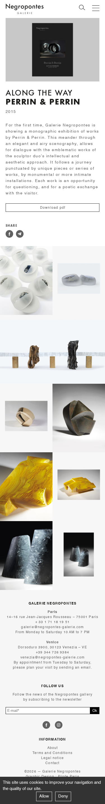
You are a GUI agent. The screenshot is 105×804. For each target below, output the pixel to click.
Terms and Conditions (52, 753)
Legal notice (52, 758)
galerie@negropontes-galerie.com (52, 627)
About (52, 748)
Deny (63, 796)
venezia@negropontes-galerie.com (52, 657)
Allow (44, 796)
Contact (52, 763)
